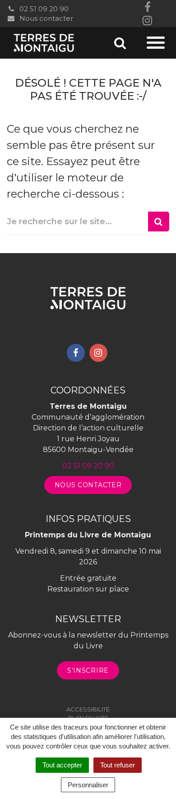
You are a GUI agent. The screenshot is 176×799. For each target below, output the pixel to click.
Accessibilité (88, 709)
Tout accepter (62, 765)
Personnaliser (88, 785)
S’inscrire (88, 670)
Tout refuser (117, 765)
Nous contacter (45, 18)
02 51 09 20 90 (43, 9)
